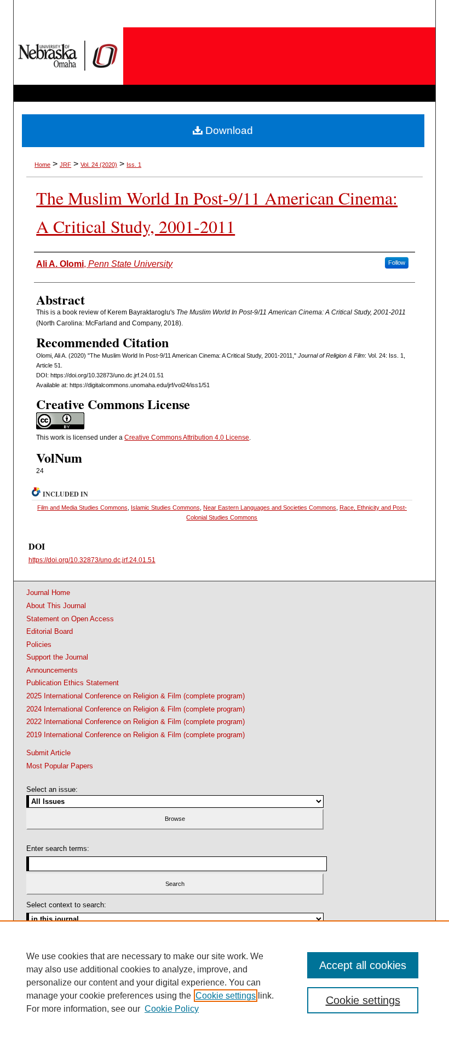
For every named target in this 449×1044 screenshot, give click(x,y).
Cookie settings (225, 995)
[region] (224, 982)
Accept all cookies (362, 965)
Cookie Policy (172, 1008)
